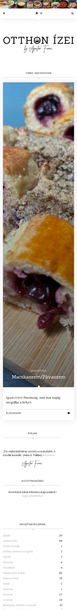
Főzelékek (9, 567)
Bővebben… (49, 455)
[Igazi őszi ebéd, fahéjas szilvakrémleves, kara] (64, 4)
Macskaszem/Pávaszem (38, 377)
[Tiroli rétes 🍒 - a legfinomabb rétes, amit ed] (55, 4)
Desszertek (38, 371)
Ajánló (6, 535)
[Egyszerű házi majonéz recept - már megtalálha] (21, 4)
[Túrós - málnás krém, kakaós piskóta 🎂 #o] (30, 4)
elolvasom (13, 413)
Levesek (8, 600)
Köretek (8, 594)
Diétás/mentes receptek (18, 551)
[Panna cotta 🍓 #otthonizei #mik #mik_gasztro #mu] (38, 4)
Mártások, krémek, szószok (19, 605)
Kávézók (8, 589)
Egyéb (7, 556)
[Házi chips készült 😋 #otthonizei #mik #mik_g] (73, 4)
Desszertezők (11, 546)
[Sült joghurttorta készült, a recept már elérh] (4, 4)
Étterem (8, 562)
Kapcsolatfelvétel (32, 496)
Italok (6, 583)
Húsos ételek (11, 578)
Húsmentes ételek (14, 573)
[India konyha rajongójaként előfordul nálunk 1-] (47, 4)
